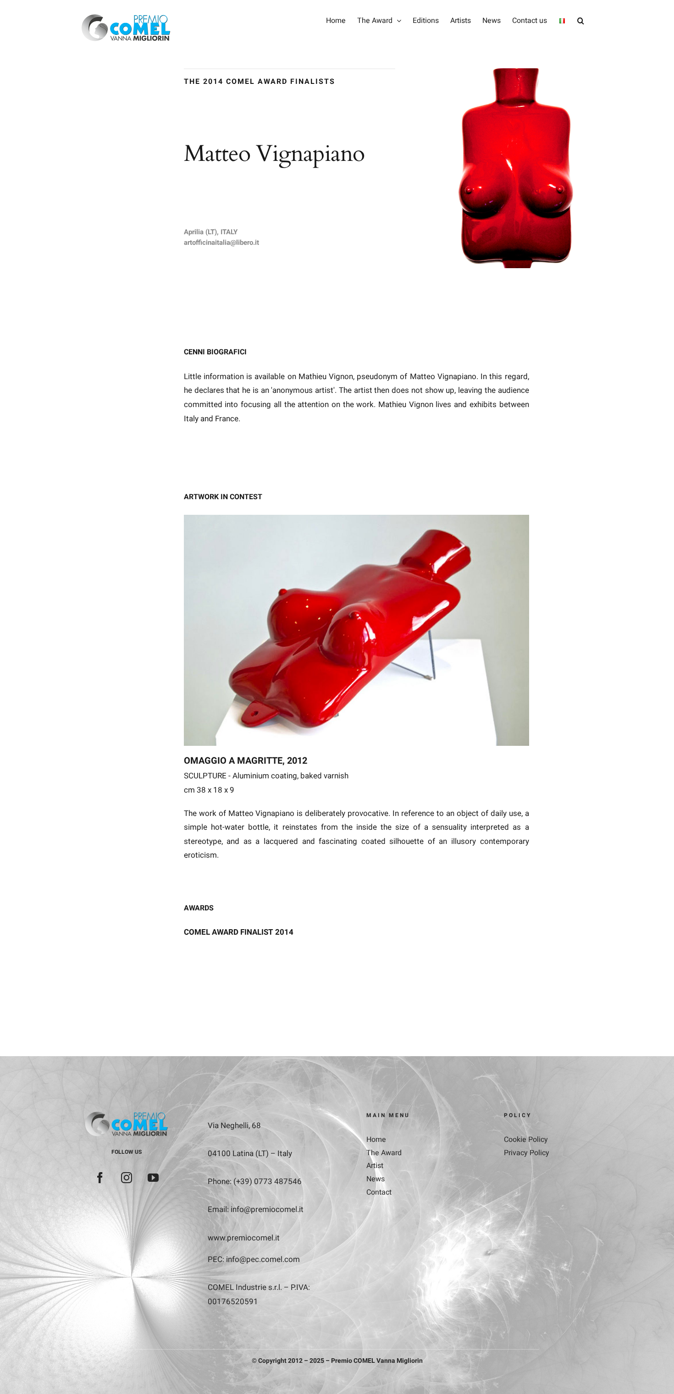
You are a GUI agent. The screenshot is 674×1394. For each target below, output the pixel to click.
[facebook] (100, 1178)
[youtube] (153, 1178)
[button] (580, 20)
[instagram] (127, 1178)
